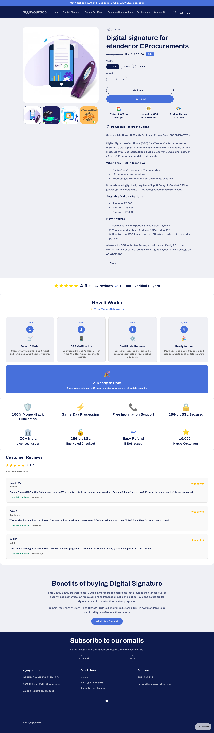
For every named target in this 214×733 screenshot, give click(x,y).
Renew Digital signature (93, 688)
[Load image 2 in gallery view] (51, 115)
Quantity (110, 73)
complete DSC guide (149, 249)
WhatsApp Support (107, 621)
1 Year (112, 66)
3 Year (141, 66)
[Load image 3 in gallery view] (70, 115)
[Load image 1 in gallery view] (32, 115)
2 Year (127, 66)
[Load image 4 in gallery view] (89, 115)
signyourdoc (35, 723)
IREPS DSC (113, 249)
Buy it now (140, 99)
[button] (174, 12)
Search (84, 677)
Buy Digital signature (91, 683)
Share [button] (113, 263)
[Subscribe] (131, 658)
